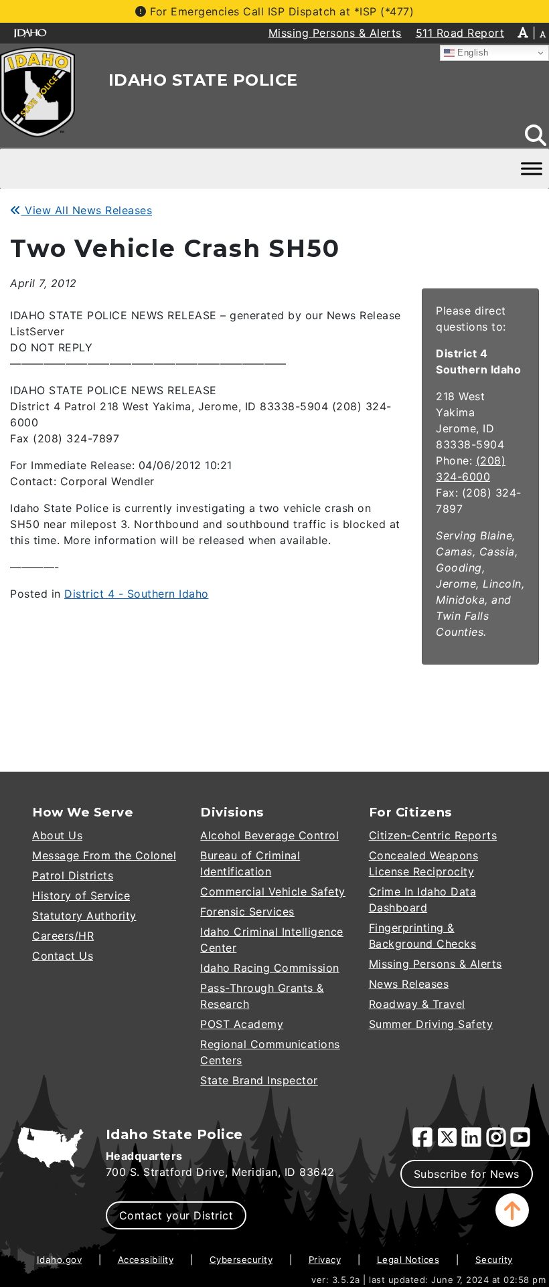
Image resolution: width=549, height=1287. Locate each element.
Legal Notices (408, 1259)
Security (494, 1259)
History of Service (81, 895)
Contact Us (62, 955)
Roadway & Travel (417, 1004)
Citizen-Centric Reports (433, 835)
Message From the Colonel (104, 855)
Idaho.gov (59, 1259)
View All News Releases (86, 210)
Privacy (325, 1259)
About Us (57, 835)
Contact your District (176, 1215)
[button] (512, 1210)
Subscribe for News (467, 1174)
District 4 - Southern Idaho (136, 593)
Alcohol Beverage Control (269, 835)
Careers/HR (63, 935)
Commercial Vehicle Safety (272, 891)
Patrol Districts (72, 875)
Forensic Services (247, 911)
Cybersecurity (241, 1259)
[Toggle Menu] (531, 169)
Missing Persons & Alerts (435, 963)
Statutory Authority (84, 915)
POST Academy (241, 1024)
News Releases (409, 984)
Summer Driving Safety (431, 1024)
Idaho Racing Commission (269, 967)
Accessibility (146, 1259)
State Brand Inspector (259, 1080)
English (472, 53)
